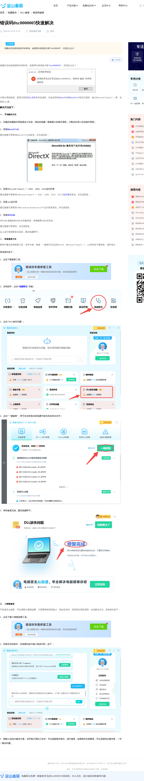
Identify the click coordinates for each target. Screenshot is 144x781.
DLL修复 (25, 12)
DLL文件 (31, 97)
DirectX (62, 97)
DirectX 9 (73, 97)
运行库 (66, 194)
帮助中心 (123, 5)
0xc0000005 (55, 65)
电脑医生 (12, 12)
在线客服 (104, 769)
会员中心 (106, 5)
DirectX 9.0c (13, 129)
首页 (55, 5)
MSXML (11, 215)
